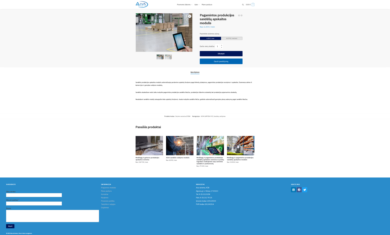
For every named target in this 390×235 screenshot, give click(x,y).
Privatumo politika (107, 201)
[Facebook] (299, 189)
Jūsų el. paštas (12, 200)
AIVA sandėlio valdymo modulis (177, 158)
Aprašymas (195, 72)
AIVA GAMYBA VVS (207, 116)
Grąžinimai (105, 208)
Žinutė (8, 208)
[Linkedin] (293, 189)
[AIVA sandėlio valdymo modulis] (179, 145)
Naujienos (104, 198)
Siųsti (10, 226)
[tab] (195, 70)
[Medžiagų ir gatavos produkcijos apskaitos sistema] (149, 145)
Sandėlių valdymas (220, 116)
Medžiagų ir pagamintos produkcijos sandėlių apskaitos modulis (240, 159)
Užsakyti (221, 54)
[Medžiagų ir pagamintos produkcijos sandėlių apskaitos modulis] (240, 145)
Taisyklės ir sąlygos (108, 204)
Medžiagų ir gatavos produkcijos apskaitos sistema (147, 159)
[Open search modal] (244, 4)
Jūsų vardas (11, 192)
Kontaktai (104, 194)
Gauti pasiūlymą (221, 61)
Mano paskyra (106, 191)
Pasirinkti (149, 175)
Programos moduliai (108, 188)
